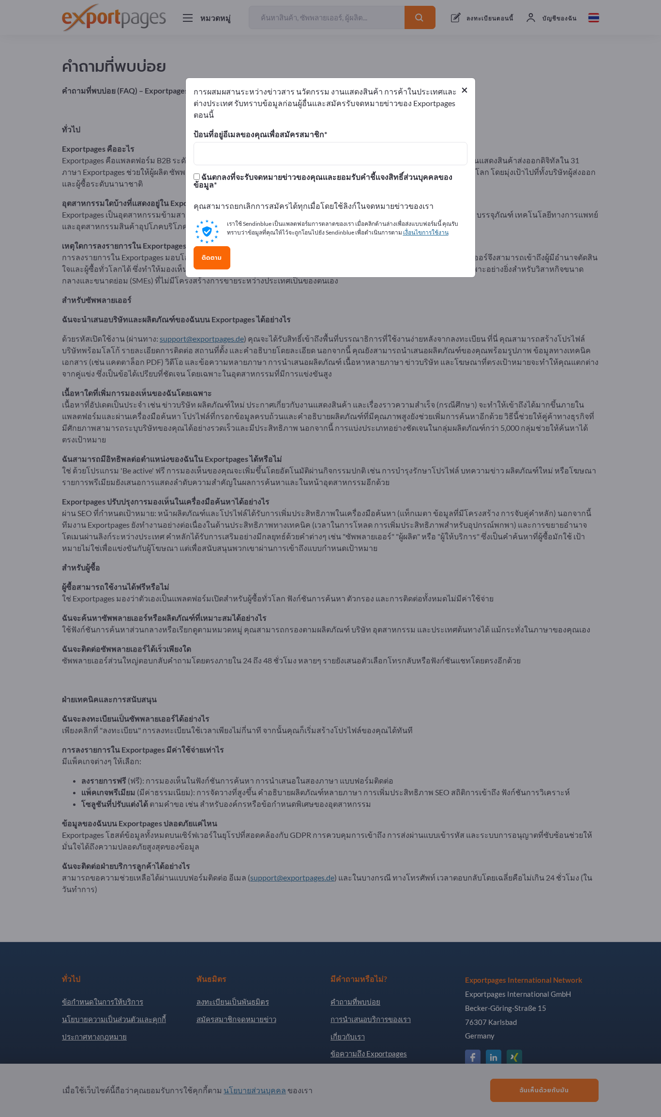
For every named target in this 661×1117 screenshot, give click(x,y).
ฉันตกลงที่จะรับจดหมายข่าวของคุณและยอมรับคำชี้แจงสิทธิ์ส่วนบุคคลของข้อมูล (323, 181)
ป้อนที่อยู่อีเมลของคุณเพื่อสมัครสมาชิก (259, 134)
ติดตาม (212, 257)
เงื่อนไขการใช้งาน (426, 232)
